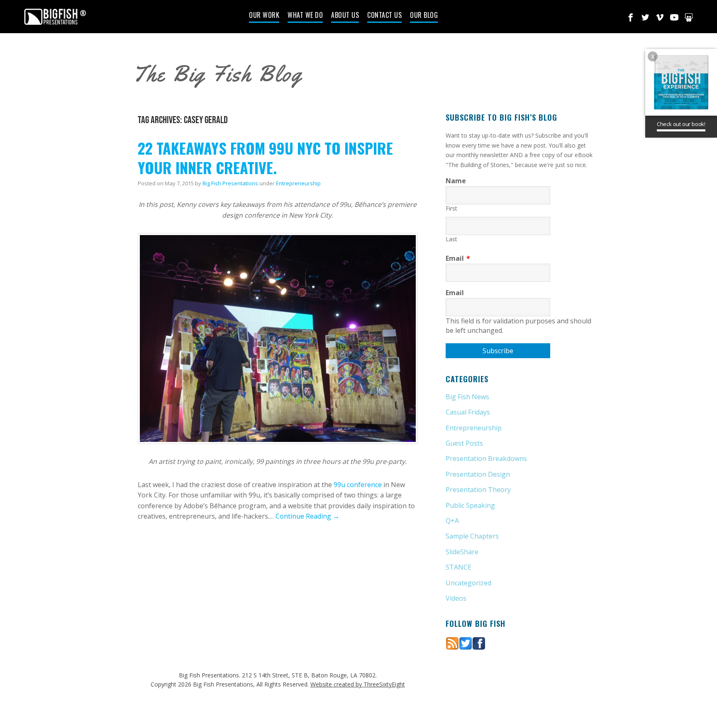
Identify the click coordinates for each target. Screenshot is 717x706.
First (451, 208)
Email (458, 258)
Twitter (645, 17)
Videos (456, 598)
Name (456, 180)
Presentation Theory (478, 489)
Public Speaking (470, 505)
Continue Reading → (307, 516)
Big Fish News (467, 396)
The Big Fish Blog (217, 74)
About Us (345, 16)
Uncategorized (468, 582)
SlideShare (462, 551)
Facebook (631, 17)
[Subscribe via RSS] (452, 642)
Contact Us (384, 16)
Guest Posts (464, 443)
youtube (674, 17)
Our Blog (424, 16)
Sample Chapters (472, 536)
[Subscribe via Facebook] (478, 642)
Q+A (452, 520)
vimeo (660, 17)
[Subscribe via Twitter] (465, 642)
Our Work (264, 16)
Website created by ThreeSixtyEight (357, 684)
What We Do (305, 16)
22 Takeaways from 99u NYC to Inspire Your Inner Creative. (265, 157)
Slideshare (689, 17)
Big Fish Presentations (55, 16)
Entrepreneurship (298, 183)
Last (451, 239)
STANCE (458, 567)
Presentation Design (478, 474)
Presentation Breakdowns (486, 458)
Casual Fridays (468, 412)
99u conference (358, 484)
